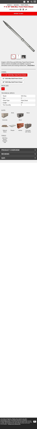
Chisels (9, 5)
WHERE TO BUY (18, 13)
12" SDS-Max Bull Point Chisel (12, 78)
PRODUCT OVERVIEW (10, 150)
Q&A (3, 158)
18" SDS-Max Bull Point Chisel (12, 82)
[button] (24, 2)
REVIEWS (5, 154)
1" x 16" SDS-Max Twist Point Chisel (14, 75)
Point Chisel (25, 5)
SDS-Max (16, 5)
